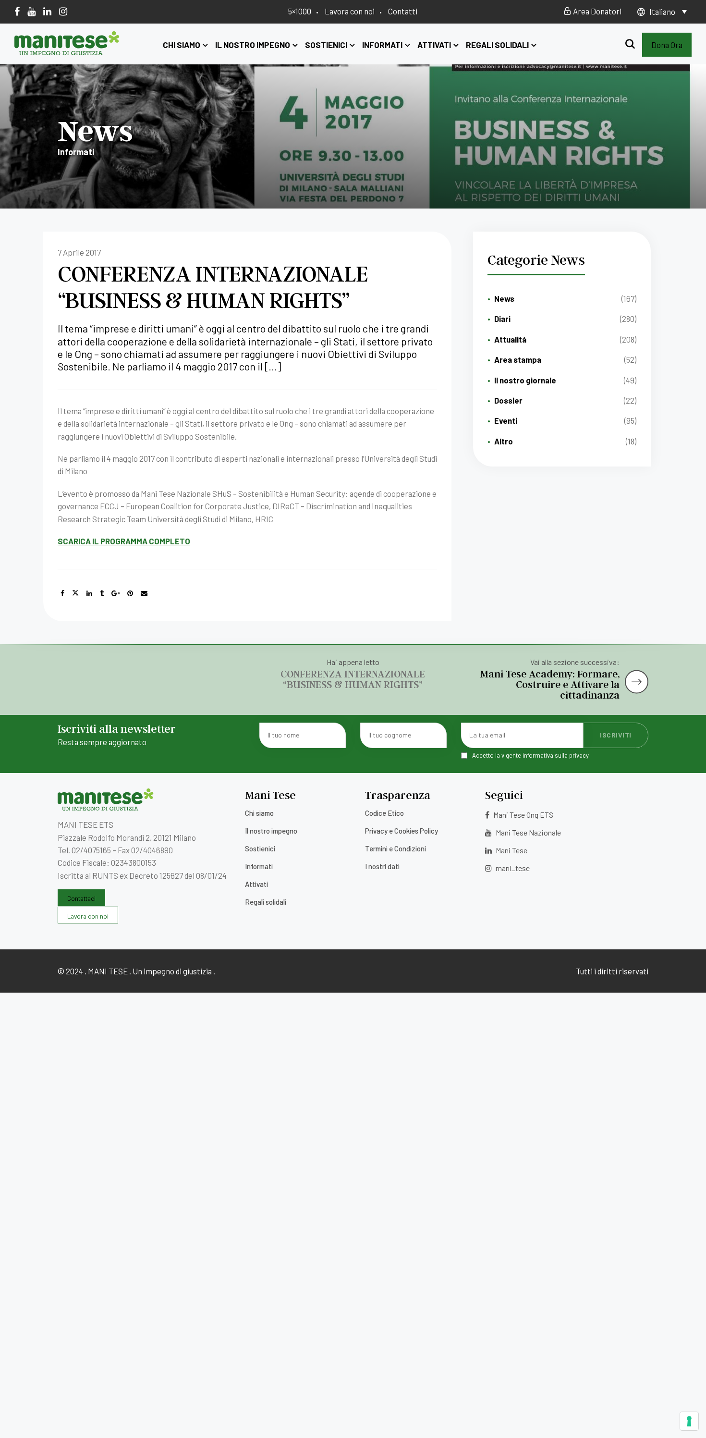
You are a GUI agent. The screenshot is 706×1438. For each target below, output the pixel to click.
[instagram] (63, 11)
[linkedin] (47, 11)
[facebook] (17, 11)
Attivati (434, 44)
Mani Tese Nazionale (527, 832)
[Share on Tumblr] (102, 593)
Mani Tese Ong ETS (522, 814)
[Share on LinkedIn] (89, 593)
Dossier (508, 400)
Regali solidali (497, 44)
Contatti (402, 11)
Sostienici (326, 44)
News (504, 298)
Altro (503, 441)
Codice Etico (384, 813)
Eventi (505, 420)
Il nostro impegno (252, 44)
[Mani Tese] (67, 52)
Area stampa (517, 359)
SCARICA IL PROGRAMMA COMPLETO (124, 541)
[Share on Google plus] (115, 593)
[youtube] (31, 11)
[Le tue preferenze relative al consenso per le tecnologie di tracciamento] (689, 1421)
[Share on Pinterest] (130, 593)
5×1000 (299, 11)
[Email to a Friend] (144, 593)
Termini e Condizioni (395, 848)
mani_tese (512, 868)
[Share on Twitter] (75, 593)
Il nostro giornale (525, 380)
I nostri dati (382, 866)
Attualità (510, 339)
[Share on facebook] (62, 593)
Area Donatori (596, 11)
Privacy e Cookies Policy (401, 830)
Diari (502, 318)
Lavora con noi (350, 11)
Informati (382, 44)
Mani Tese (510, 850)
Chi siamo (181, 44)
